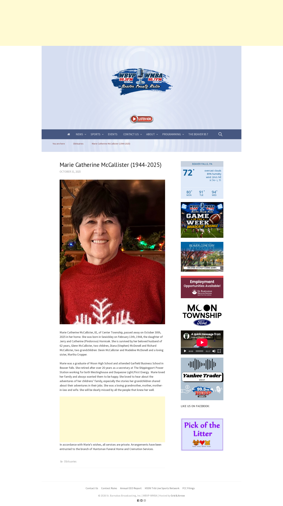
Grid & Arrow (178, 495)
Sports (95, 134)
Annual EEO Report (131, 488)
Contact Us (131, 134)
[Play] (185, 351)
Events (112, 134)
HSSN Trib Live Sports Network (162, 488)
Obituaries (70, 461)
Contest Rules (109, 488)
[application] (202, 342)
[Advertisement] (98, 23)
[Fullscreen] (219, 351)
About (150, 134)
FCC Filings (188, 488)
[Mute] (214, 351)
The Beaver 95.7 (198, 134)
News (79, 134)
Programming (171, 134)
